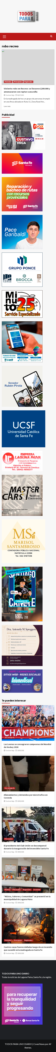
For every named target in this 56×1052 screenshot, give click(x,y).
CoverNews (39, 1044)
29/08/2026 (20, 750)
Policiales (8, 82)
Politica (7, 890)
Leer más (7, 106)
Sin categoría (9, 737)
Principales (18, 82)
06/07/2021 (20, 95)
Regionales (28, 82)
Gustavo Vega (10, 95)
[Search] (51, 36)
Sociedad (36, 890)
